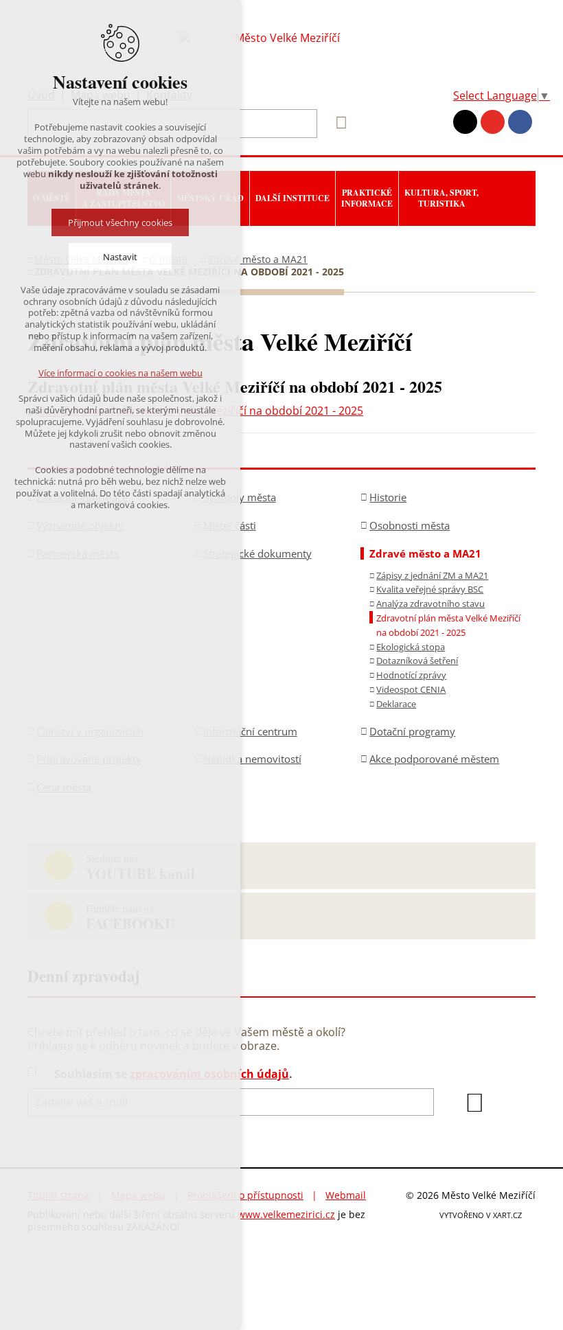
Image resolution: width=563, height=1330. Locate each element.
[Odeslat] (474, 1102)
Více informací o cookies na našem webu (120, 373)
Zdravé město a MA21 (258, 259)
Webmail (345, 1195)
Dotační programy (412, 731)
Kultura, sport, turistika (441, 198)
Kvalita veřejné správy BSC (429, 589)
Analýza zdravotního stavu (430, 603)
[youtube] (493, 122)
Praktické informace (367, 198)
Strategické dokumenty (257, 553)
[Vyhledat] (336, 123)
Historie (387, 497)
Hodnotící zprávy (411, 675)
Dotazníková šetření (417, 660)
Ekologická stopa (410, 647)
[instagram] (465, 122)
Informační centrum (250, 731)
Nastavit (120, 257)
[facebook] (520, 122)
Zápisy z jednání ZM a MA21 (432, 575)
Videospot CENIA (411, 689)
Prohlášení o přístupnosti (245, 1195)
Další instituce (292, 198)
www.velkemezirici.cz (286, 1214)
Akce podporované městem (434, 759)
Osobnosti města (409, 525)
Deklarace (396, 704)
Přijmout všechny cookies (120, 222)
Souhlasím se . (173, 1074)
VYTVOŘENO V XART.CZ (480, 1215)
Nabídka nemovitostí (252, 759)
